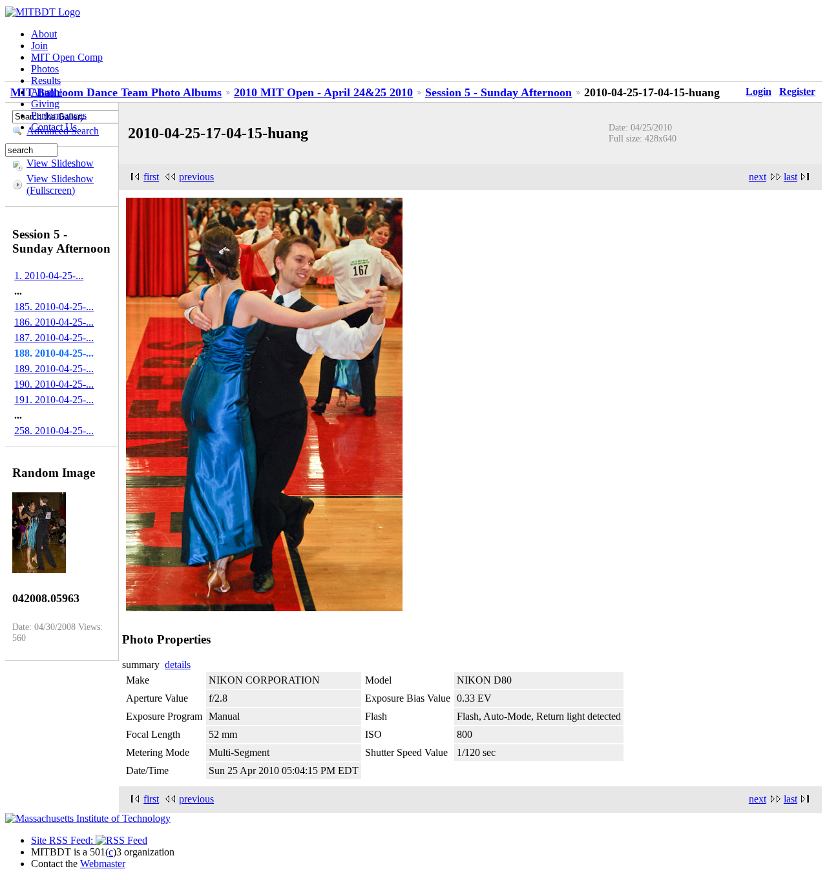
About (44, 33)
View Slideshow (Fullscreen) (60, 184)
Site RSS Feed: (63, 840)
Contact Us (54, 126)
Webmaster (102, 863)
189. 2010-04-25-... (54, 368)
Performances (59, 115)
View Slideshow (60, 163)
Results (46, 80)
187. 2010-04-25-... (54, 337)
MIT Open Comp (67, 57)
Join (39, 45)
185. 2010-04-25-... (54, 306)
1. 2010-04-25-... (48, 275)
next (757, 176)
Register (797, 91)
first (151, 176)
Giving (45, 103)
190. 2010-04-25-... (54, 384)
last (790, 176)
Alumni (46, 92)
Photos (45, 68)
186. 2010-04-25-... (54, 322)
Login (758, 91)
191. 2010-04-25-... (54, 399)
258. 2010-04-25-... (54, 430)
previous (196, 176)
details (178, 664)
